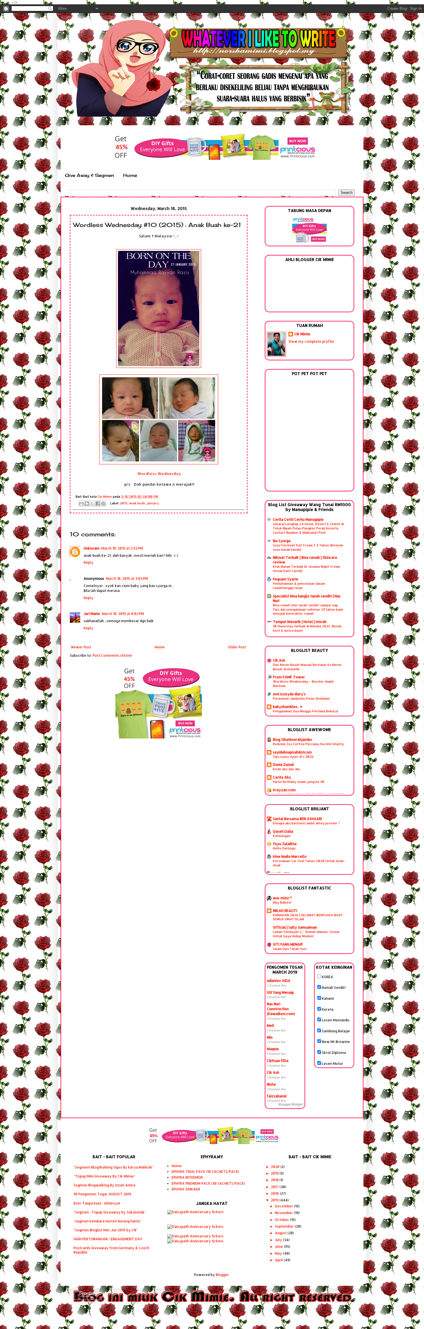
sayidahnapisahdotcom (292, 752)
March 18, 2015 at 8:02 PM (123, 614)
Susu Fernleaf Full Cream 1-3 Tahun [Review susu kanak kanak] (308, 547)
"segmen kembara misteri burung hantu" (107, 1221)
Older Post (237, 647)
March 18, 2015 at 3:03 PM (127, 578)
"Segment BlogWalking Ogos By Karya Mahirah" (113, 1167)
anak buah (137, 503)
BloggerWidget (291, 1104)
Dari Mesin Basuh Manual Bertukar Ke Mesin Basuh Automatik (307, 666)
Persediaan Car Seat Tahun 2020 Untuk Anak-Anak (309, 863)
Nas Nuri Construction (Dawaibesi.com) (281, 1009)
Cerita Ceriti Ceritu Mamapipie (298, 519)
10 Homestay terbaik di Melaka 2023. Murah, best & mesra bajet (307, 628)
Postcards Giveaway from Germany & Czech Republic (111, 1250)
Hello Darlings (284, 848)
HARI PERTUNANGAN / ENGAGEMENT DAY (108, 1239)
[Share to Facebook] (98, 503)
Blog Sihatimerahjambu (292, 739)
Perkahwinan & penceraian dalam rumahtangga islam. (299, 585)
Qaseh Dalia (283, 831)
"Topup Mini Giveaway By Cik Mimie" (104, 1176)
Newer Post (81, 647)
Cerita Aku (282, 777)
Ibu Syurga (281, 541)
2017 (275, 1187)
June (279, 1246)
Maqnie (273, 1049)
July (279, 1240)
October (282, 1220)
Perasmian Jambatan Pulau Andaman (301, 698)
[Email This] (81, 503)
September (285, 1226)
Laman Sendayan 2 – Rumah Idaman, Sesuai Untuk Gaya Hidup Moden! (306, 933)
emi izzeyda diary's (289, 694)
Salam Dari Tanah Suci (290, 948)
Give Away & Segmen (89, 175)
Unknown (92, 548)
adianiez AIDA (278, 980)
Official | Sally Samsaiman (295, 927)
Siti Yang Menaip (280, 992)
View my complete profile (311, 341)
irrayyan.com (284, 790)
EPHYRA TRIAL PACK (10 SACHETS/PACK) (205, 1171)
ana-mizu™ (282, 898)
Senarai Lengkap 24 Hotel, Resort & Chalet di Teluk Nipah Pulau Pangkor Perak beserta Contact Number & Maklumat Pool (308, 528)
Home (130, 175)
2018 (275, 1180)
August (281, 1233)
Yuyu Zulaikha (285, 844)
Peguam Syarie (285, 579)
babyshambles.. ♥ (287, 707)
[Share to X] (92, 503)
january (153, 503)
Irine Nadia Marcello (290, 856)
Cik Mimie (302, 334)
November (284, 1213)
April (279, 1260)
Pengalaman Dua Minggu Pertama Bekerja (305, 711)
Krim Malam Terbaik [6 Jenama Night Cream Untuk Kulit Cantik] (306, 568)
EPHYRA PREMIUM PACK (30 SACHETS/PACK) (208, 1183)
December (284, 1206)
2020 (275, 1167)
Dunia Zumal (283, 764)
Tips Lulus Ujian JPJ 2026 (293, 756)
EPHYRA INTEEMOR (187, 1177)
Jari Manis (92, 614)
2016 (275, 1193)
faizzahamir (277, 1096)
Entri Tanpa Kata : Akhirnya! (97, 1203)
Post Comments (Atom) (112, 655)
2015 (123, 503)
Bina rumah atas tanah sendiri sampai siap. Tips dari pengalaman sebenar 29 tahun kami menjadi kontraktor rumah (308, 609)
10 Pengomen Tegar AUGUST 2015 (102, 1194)
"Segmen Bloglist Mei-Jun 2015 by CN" (106, 1230)
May (279, 1253)
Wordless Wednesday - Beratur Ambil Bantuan (303, 683)
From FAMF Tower (289, 677)
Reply (88, 562)
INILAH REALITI (285, 910)
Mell (270, 1025)
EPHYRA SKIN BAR (186, 1189)
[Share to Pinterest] (103, 503)
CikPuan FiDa (277, 1061)
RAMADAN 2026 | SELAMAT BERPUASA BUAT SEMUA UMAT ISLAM (308, 917)
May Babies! (282, 902)
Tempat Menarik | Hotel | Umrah (300, 622)
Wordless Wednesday (159, 473)
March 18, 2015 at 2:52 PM (122, 548)
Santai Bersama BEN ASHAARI (297, 819)
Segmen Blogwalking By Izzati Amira (104, 1185)
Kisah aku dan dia (286, 769)
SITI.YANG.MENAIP (288, 944)
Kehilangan (281, 836)
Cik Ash (279, 660)
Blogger (222, 1275)
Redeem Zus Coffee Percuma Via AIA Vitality (308, 744)
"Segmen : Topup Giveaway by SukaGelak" (110, 1212)
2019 (275, 1173)
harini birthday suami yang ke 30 (298, 781)
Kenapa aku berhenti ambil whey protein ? (306, 823)
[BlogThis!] (87, 503)
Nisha (271, 1084)
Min (270, 1037)
